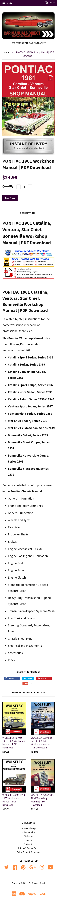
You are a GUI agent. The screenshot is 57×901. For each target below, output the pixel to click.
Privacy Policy (28, 832)
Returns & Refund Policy (28, 848)
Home (6, 52)
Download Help (29, 828)
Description (27, 212)
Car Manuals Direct (37, 883)
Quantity (8, 186)
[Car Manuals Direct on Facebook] (15, 867)
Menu (9, 2)
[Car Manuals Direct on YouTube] (50, 867)
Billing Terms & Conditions (28, 852)
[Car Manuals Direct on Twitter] (6, 867)
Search (28, 840)
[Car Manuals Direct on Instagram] (41, 867)
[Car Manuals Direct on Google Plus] (32, 867)
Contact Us (28, 844)
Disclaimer (28, 836)
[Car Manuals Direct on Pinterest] (23, 867)
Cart (52, 2)
